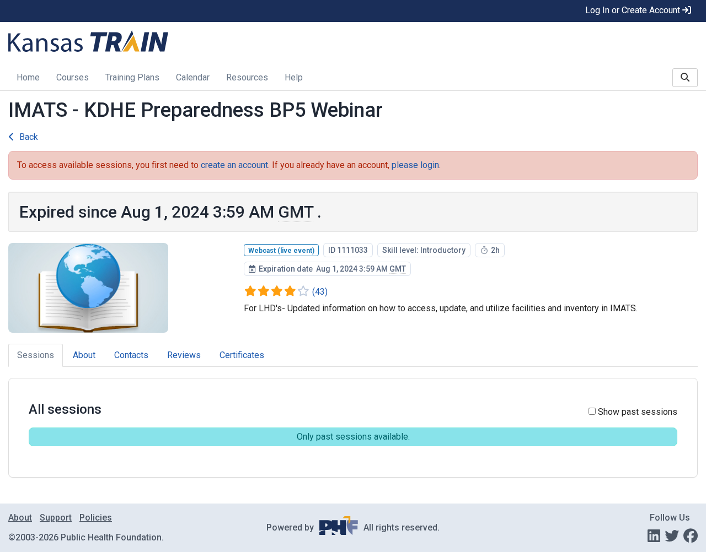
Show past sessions (636, 412)
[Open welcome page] (147, 41)
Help (294, 77)
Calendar (193, 77)
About (84, 355)
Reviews (184, 355)
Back (28, 137)
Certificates (242, 355)
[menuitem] (28, 78)
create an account (234, 165)
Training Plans (132, 77)
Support (56, 517)
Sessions (35, 355)
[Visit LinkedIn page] (654, 536)
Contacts (131, 355)
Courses (72, 77)
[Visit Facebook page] (690, 536)
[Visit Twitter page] (672, 536)
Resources (247, 77)
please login (415, 165)
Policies (95, 517)
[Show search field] (685, 77)
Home (28, 77)
